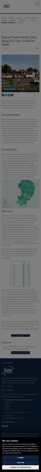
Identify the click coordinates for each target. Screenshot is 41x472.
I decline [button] (20, 462)
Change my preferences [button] (20, 467)
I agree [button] (20, 458)
